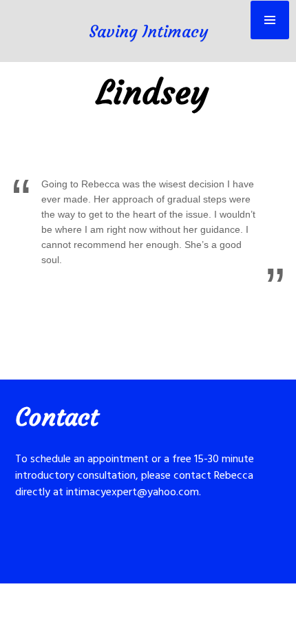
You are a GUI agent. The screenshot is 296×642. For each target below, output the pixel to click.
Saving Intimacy (148, 31)
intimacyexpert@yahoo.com (132, 492)
